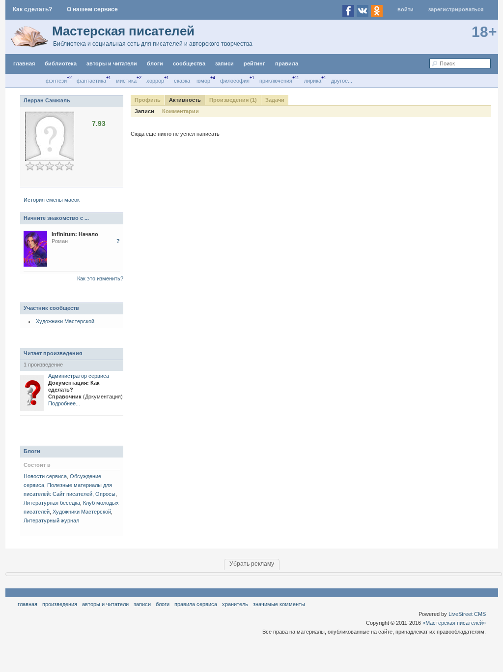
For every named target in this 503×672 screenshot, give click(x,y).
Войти (405, 9)
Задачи (274, 100)
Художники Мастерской (65, 321)
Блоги (155, 63)
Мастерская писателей (123, 31)
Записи (224, 63)
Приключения (275, 81)
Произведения (59, 604)
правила (286, 63)
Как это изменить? (100, 278)
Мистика (126, 81)
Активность (185, 100)
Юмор (203, 81)
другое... (341, 81)
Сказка (182, 81)
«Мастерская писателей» (454, 623)
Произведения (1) (233, 100)
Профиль (148, 100)
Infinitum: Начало (75, 234)
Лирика (312, 81)
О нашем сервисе (92, 9)
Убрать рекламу (251, 563)
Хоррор (155, 81)
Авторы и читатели (105, 604)
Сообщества (189, 63)
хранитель (235, 604)
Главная (27, 604)
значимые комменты (279, 604)
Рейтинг (254, 63)
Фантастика (91, 81)
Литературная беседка (52, 503)
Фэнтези (56, 81)
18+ (484, 32)
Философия (235, 81)
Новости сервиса (45, 476)
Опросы (105, 494)
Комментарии (180, 111)
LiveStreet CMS (467, 614)
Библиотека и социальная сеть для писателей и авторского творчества (152, 43)
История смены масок (52, 200)
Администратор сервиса (78, 376)
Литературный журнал (51, 520)
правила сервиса (195, 604)
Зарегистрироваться (455, 9)
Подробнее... (64, 403)
